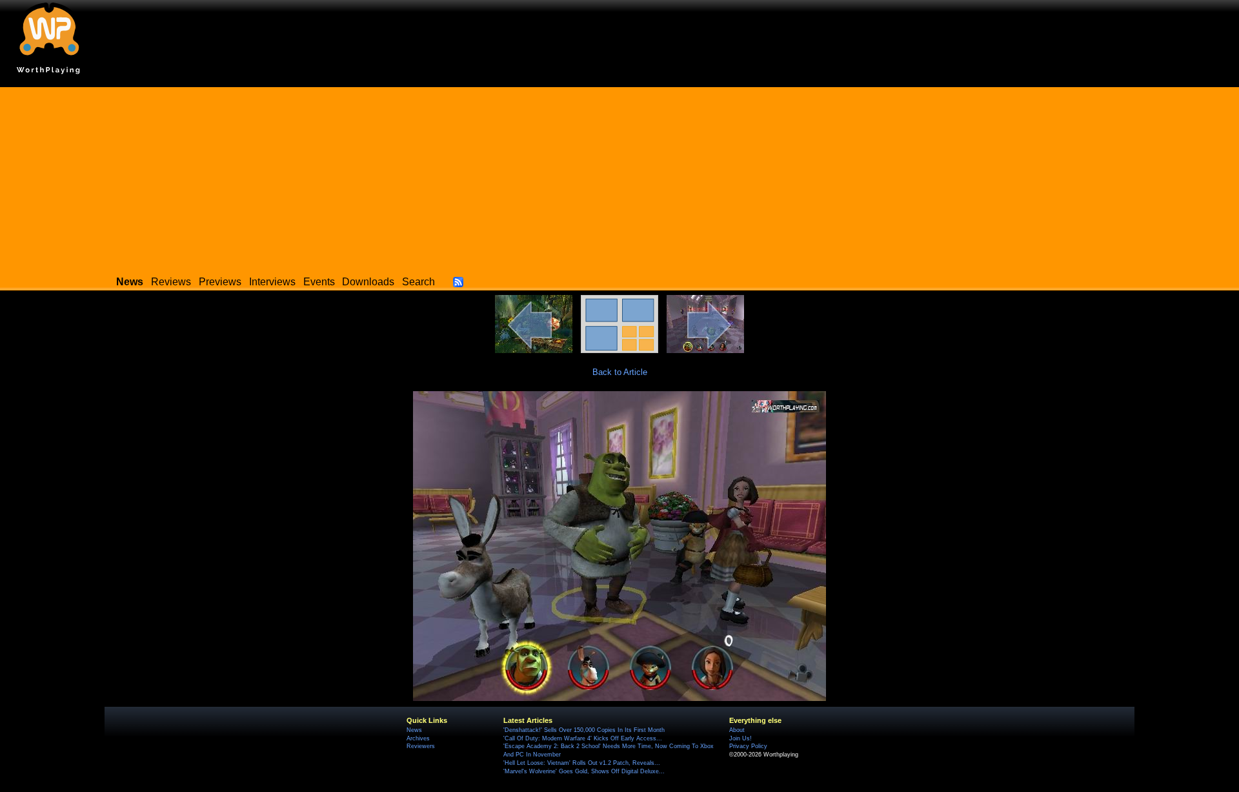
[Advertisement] (619, 177)
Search (418, 281)
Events (319, 281)
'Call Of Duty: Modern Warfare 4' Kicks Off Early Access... (582, 738)
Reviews (171, 281)
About (737, 730)
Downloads (368, 281)
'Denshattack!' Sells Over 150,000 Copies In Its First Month (584, 730)
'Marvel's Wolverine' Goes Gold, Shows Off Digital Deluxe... (584, 771)
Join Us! (740, 738)
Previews (220, 281)
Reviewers (421, 746)
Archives (418, 738)
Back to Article (619, 372)
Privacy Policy (748, 746)
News (414, 730)
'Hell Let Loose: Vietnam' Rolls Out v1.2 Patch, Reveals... (581, 763)
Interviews (272, 281)
